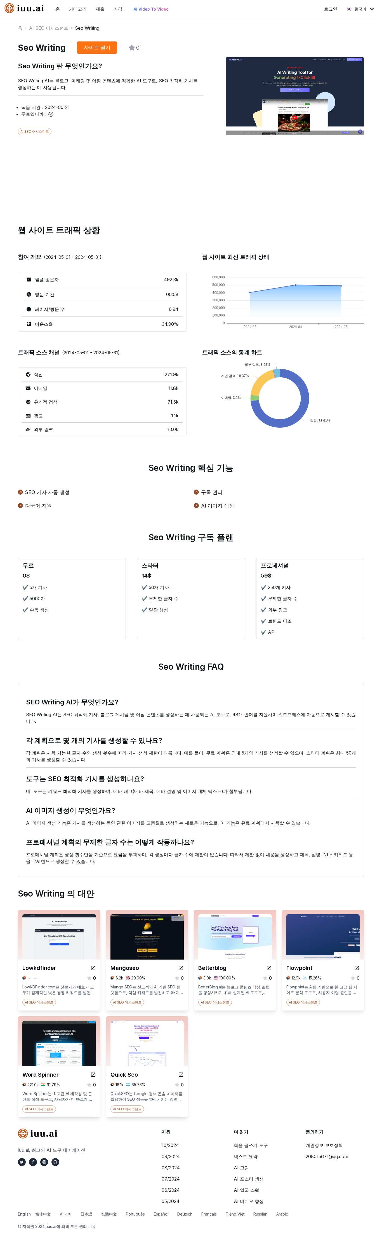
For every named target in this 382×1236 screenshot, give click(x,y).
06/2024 (171, 1190)
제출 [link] (100, 9)
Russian (260, 1214)
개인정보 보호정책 (324, 1145)
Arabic (282, 1214)
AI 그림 (241, 1167)
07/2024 (171, 1179)
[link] (25, 8)
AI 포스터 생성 (249, 1179)
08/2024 (171, 1167)
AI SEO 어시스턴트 (48, 28)
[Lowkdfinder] (93, 968)
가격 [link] (118, 9)
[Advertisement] (185, 174)
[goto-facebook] (33, 1162)
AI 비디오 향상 (249, 1201)
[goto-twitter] (22, 1162)
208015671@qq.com (327, 1156)
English (24, 1214)
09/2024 (171, 1156)
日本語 (86, 1214)
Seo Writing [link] (87, 28)
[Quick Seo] (181, 1074)
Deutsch (184, 1214)
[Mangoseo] (181, 968)
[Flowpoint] (357, 968)
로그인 (330, 9)
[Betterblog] (269, 968)
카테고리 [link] (78, 9)
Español (161, 1214)
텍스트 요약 (246, 1156)
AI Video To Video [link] (151, 9)
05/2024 (171, 1201)
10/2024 (170, 1145)
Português (135, 1214)
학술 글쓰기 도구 (251, 1145)
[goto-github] (55, 1162)
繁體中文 (109, 1214)
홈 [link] (57, 9)
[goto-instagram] (44, 1162)
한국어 (360, 8)
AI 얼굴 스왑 (246, 1190)
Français (209, 1214)
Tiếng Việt (235, 1214)
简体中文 (43, 1214)
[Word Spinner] (93, 1074)
